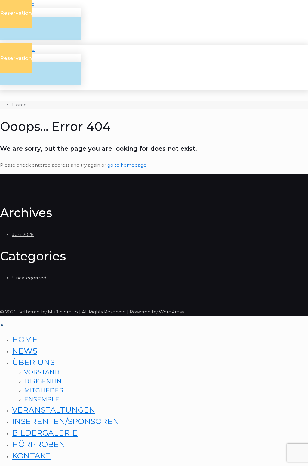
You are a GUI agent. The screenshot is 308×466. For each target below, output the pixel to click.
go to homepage (126, 165)
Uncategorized (29, 278)
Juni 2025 (23, 234)
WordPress (171, 312)
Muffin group (63, 312)
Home (19, 105)
